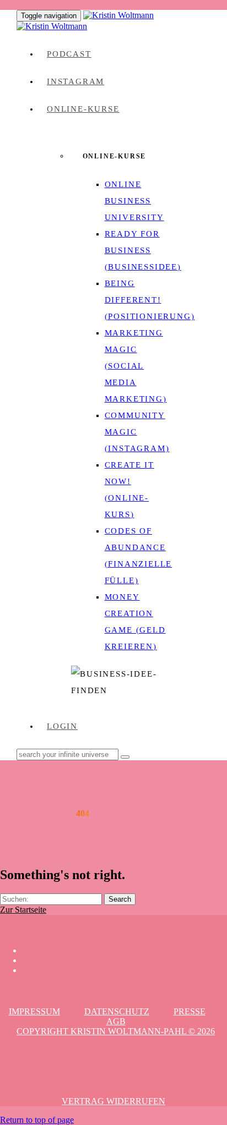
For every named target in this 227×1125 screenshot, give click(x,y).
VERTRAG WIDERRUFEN (113, 1101)
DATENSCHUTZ (116, 1011)
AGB (116, 1021)
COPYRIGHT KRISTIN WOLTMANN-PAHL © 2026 (116, 1031)
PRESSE (190, 1011)
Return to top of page (37, 1119)
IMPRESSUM (34, 1011)
